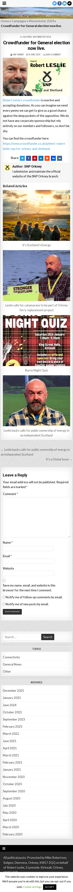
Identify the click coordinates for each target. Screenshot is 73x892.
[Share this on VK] (59, 158)
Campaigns (19, 21)
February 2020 (12, 834)
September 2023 (14, 719)
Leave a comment (53, 54)
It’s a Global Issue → (59, 459)
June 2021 (9, 741)
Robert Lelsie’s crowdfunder (21, 100)
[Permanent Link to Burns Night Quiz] (36, 340)
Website (8, 568)
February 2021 (12, 762)
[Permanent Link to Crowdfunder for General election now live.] (36, 77)
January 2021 (12, 769)
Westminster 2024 (41, 21)
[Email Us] (64, 3)
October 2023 (12, 712)
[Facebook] (59, 3)
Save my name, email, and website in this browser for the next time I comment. (29, 587)
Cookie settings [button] (32, 886)
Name (8, 542)
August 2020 (11, 798)
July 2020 (9, 805)
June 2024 (9, 705)
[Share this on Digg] (53, 158)
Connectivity (11, 657)
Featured (27, 36)
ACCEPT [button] (49, 887)
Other (7, 671)
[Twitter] (54, 3)
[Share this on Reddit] (47, 158)
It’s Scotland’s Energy (36, 245)
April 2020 (10, 820)
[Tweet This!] (22, 158)
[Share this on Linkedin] (40, 158)
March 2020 (11, 827)
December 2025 (13, 690)
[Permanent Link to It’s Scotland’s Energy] (36, 215)
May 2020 (9, 812)
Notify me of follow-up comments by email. (34, 597)
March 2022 (11, 734)
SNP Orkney (18, 54)
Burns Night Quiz (36, 370)
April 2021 (10, 748)
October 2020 (12, 784)
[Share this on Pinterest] (34, 158)
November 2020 (14, 777)
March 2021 (11, 755)
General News (12, 664)
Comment (10, 494)
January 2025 (12, 698)
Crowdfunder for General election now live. (36, 45)
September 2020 (14, 791)
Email (7, 556)
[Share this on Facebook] (28, 158)
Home (5, 21)
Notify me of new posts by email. (27, 604)
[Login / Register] (69, 3)
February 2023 (12, 726)
